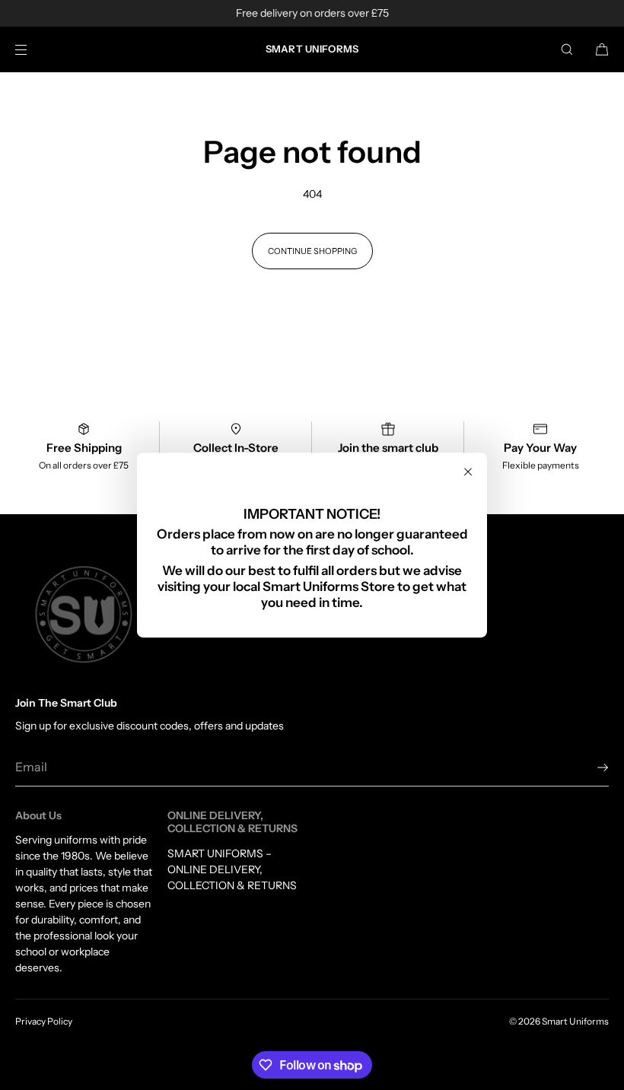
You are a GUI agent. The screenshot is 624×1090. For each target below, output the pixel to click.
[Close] (468, 472)
